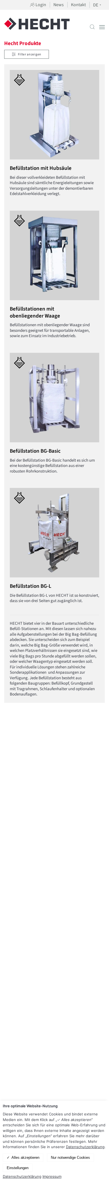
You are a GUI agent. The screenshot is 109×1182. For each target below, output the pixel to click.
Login (40, 5)
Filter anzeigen (30, 54)
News (58, 5)
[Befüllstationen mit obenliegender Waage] (50, 277)
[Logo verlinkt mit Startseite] (37, 26)
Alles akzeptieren (25, 1157)
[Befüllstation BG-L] (50, 548)
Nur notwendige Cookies (70, 1157)
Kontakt (78, 5)
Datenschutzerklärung (85, 1147)
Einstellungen (18, 1168)
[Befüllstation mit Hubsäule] (50, 136)
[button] (92, 27)
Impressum (51, 1176)
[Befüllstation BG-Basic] (50, 416)
